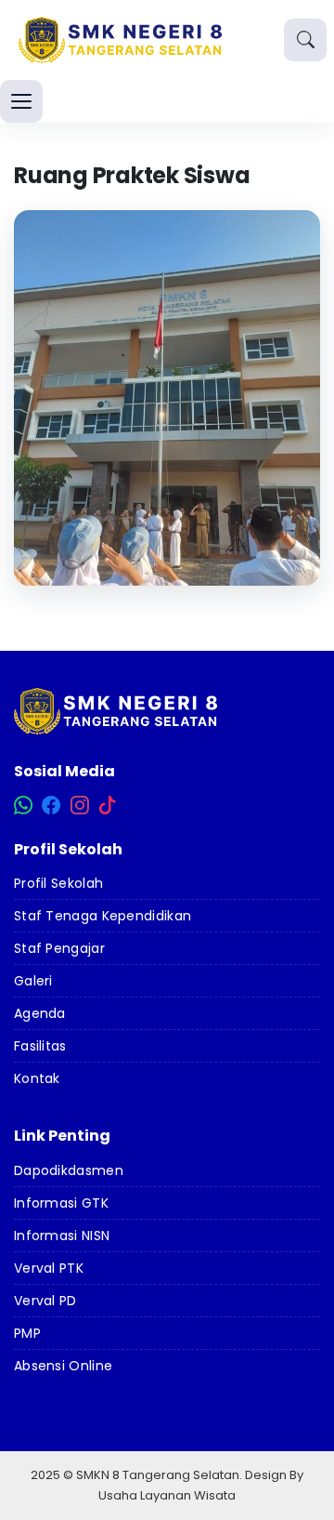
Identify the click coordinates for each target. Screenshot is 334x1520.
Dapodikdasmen (68, 1170)
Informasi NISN (61, 1235)
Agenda (40, 1013)
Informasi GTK (61, 1203)
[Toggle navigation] (21, 101)
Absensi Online (63, 1365)
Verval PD (45, 1300)
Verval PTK (49, 1268)
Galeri (33, 980)
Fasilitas (40, 1046)
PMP (27, 1333)
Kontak (37, 1078)
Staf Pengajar (59, 948)
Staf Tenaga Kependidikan (102, 915)
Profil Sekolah (58, 883)
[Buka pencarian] (305, 40)
